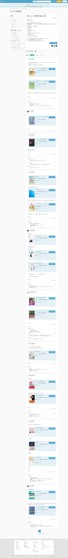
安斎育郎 (37, 509)
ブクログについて (35, 543)
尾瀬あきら (37, 299)
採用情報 (37, 555)
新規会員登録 (59, 1)
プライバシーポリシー (30, 555)
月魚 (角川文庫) (38, 457)
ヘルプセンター (44, 544)
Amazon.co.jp (39, 72)
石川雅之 (37, 312)
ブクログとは (54, 1)
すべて (13, 18)
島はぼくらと (38, 176)
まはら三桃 (37, 253)
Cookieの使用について (24, 555)
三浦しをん (37, 444)
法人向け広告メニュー (44, 545)
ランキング (17, 543)
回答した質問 (14, 34)
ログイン (65, 1)
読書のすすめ (17, 549)
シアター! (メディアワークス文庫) (41, 203)
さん (31, 158)
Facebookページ (44, 549)
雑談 (12, 28)
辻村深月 (37, 178)
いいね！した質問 (15, 36)
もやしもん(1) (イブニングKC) (41, 310)
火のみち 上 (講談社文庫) (40, 381)
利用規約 (11, 555)
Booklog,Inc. (51, 556)
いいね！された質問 (15, 38)
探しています (14, 22)
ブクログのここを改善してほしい (18, 43)
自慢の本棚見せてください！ (17, 47)
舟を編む (37, 442)
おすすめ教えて (14, 20)
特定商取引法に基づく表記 (16, 555)
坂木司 (37, 119)
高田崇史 (37, 141)
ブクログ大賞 (17, 547)
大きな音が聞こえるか (39, 189)
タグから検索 (25, 544)
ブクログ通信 (17, 548)
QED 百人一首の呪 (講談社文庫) (41, 139)
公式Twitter (43, 548)
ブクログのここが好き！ (16, 45)
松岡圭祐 (37, 70)
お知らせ (43, 543)
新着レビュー (17, 545)
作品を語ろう (14, 24)
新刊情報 (17, 544)
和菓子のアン (38, 351)
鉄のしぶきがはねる (39, 263)
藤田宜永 (37, 397)
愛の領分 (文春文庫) (39, 395)
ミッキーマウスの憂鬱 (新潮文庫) (41, 68)
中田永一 (37, 493)
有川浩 (37, 205)
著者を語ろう (14, 26)
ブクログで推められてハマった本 (18, 49)
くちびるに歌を (38, 491)
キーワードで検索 (26, 543)
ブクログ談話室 (18, 546)
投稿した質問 (14, 32)
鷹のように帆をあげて (39, 251)
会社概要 (35, 555)
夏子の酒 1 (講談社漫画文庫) (40, 297)
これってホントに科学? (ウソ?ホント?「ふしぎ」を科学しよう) (42, 507)
